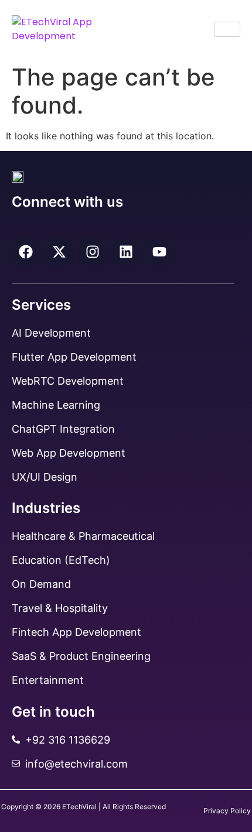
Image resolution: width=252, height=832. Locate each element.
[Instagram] (93, 252)
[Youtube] (159, 252)
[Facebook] (26, 252)
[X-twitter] (59, 252)
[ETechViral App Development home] (66, 29)
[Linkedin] (126, 252)
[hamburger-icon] (227, 29)
